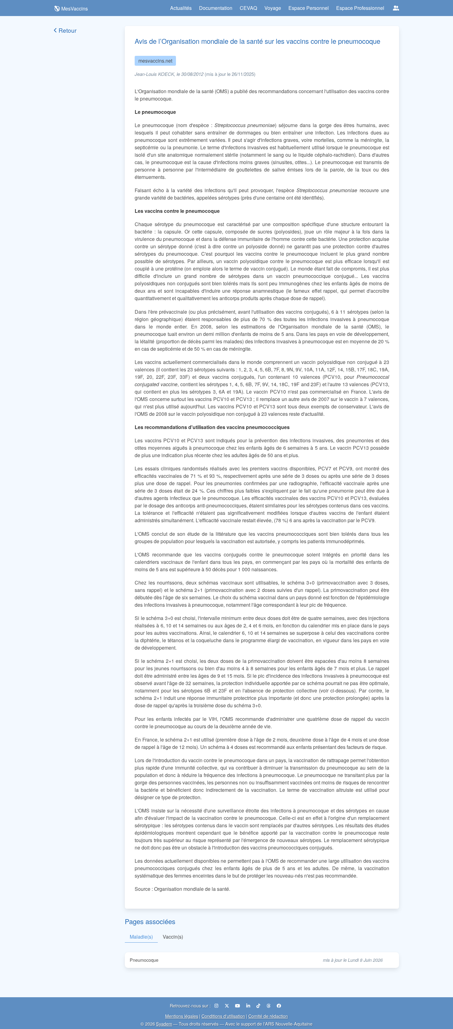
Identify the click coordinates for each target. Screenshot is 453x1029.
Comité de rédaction (268, 1016)
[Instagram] (217, 1005)
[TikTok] (259, 1005)
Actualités (181, 7)
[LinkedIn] (249, 1005)
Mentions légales (181, 1016)
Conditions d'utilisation (223, 1016)
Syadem (164, 1023)
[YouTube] (238, 1005)
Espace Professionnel (360, 7)
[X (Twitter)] (227, 1005)
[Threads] (269, 1005)
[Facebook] (279, 1005)
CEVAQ (248, 7)
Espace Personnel (308, 7)
